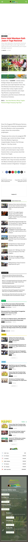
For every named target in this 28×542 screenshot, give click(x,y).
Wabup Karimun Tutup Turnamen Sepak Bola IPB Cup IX (16, 263)
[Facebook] (6, 172)
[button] (2, 1)
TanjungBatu (6, 422)
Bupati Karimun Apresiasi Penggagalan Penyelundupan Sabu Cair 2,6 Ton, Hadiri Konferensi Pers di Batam (17, 230)
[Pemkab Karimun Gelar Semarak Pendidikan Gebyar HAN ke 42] (4, 245)
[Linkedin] (18, 172)
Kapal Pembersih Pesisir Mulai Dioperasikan (6, 180)
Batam (3, 232)
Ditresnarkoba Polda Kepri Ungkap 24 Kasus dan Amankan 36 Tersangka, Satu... (17, 432)
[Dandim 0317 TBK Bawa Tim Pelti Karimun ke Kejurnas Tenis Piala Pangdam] (4, 251)
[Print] (21, 172)
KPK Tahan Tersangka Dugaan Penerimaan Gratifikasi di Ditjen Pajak (16, 258)
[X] (9, 172)
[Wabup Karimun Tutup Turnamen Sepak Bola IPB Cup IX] (4, 264)
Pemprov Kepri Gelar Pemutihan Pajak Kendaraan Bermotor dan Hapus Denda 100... (17, 373)
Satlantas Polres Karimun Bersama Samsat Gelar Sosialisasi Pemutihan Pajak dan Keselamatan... (17, 339)
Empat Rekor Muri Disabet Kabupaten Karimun (21, 180)
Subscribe (24, 469)
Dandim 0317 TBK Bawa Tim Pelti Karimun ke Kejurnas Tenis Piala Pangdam (16, 251)
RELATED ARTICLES (6, 200)
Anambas (3, 330)
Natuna (3, 300)
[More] (24, 172)
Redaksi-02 (4, 50)
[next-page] (4, 269)
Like (25, 453)
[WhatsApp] (15, 172)
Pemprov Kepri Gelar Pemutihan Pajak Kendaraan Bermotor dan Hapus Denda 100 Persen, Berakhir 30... (14, 327)
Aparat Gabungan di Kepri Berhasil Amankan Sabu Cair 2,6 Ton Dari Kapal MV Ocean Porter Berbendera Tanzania (17, 238)
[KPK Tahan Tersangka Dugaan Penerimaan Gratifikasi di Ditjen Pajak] (4, 258)
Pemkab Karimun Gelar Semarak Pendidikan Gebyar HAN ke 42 (16, 244)
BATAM (3, 361)
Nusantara (3, 215)
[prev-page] (2, 269)
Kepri (6, 34)
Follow (24, 455)
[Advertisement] (14, 18)
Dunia (3, 238)
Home (2, 34)
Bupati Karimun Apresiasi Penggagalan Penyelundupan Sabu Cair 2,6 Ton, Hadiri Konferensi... (17, 352)
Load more (14, 357)
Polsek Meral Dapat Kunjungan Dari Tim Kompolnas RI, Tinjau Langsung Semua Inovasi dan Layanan (17, 223)
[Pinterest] (12, 172)
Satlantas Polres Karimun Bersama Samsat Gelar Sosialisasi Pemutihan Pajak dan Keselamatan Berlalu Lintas (17, 206)
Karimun (9, 34)
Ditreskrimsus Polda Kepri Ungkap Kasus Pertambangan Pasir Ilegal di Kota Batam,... (18, 380)
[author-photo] (14, 192)
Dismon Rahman (8, 307)
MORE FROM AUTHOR (16, 200)
